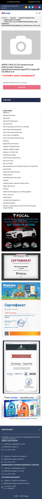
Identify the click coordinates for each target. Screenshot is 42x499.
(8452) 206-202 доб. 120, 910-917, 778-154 (16, 483)
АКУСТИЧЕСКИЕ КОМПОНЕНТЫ (13, 138)
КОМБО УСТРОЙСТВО (10, 152)
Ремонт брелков (8, 195)
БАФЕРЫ (6, 141)
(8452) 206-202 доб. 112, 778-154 (14, 471)
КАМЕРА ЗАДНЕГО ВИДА (11, 149)
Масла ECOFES (8, 163)
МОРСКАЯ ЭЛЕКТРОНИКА (11, 172)
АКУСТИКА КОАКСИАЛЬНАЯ (12, 130)
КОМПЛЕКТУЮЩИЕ (9, 155)
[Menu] (39, 13)
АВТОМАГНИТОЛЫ (9, 115)
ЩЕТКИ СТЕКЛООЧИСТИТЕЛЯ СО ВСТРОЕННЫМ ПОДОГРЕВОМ (19, 207)
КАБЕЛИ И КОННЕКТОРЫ (26, 18)
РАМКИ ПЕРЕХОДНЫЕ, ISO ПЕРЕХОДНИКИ (17, 192)
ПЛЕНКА (5, 180)
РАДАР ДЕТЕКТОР (9, 186)
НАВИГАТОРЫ (7, 175)
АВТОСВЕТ (6, 118)
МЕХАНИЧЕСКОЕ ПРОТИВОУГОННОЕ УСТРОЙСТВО (20, 166)
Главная (4, 18)
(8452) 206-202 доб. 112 (11, 447)
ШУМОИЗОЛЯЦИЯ (9, 203)
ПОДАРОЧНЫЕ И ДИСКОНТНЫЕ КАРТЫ (16, 183)
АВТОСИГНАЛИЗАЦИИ (10, 121)
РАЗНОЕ (5, 189)
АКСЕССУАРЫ (7, 124)
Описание (7, 100)
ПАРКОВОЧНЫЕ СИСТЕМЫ (12, 178)
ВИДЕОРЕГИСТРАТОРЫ (11, 144)
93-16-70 (4, 8)
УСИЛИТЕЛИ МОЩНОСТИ (11, 200)
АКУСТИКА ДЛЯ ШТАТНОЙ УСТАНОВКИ (16, 127)
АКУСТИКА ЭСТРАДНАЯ (11, 135)
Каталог (13, 18)
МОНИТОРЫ (7, 169)
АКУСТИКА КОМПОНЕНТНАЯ (12, 132)
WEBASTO (6, 113)
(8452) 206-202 (8, 6)
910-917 (15, 6)
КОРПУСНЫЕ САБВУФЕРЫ (12, 158)
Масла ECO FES (8, 161)
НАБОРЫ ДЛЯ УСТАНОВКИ (12, 20)
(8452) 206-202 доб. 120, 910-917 (14, 459)
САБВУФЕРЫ (7, 197)
